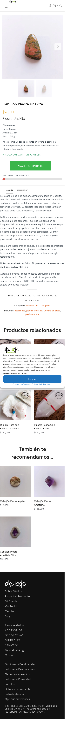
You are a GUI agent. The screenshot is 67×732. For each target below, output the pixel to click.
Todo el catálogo (15, 650)
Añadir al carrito (30, 166)
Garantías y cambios (17, 674)
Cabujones (45, 305)
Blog (8, 616)
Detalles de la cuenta (18, 689)
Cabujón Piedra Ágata (12, 501)
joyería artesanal (34, 310)
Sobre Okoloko (14, 591)
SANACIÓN (12, 645)
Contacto (10, 655)
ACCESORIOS (13, 630)
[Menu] (10, 7)
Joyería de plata (52, 310)
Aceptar (32, 379)
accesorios (20, 310)
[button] (59, 350)
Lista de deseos (14, 694)
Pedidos (10, 684)
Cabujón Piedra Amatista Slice (8, 553)
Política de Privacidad (41, 384)
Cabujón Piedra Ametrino (42, 502)
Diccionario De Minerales (20, 664)
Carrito (9, 611)
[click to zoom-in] (33, 47)
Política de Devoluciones (20, 669)
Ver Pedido (11, 606)
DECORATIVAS (14, 635)
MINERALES (32, 305)
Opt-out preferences (21, 384)
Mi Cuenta (11, 601)
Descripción (22, 189)
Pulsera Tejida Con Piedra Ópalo (44, 426)
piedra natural (32, 314)
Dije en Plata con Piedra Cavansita (9, 426)
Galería (9, 189)
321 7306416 (38, 711)
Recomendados (14, 625)
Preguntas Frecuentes (18, 596)
